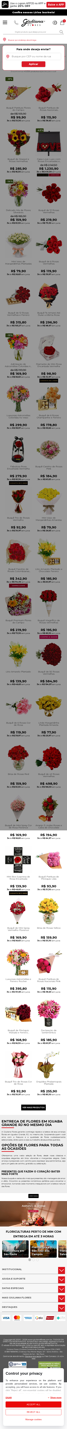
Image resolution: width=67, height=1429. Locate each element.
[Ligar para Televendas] (16, 22)
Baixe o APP (56, 4)
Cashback (55, 22)
